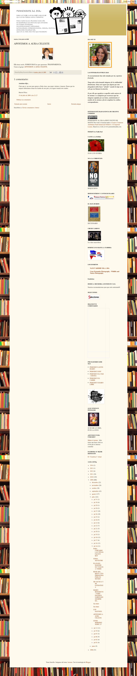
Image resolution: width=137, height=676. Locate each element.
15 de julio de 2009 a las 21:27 (28, 95)
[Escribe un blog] (56, 72)
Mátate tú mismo (93, 440)
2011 (92, 474)
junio (93, 646)
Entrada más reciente (20, 104)
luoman (70, 662)
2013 (92, 468)
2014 (92, 465)
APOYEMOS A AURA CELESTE (35, 67)
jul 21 (96, 529)
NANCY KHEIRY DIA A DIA (99, 268)
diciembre (95, 482)
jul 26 (96, 514)
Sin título (96, 604)
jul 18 (96, 537)
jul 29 (96, 505)
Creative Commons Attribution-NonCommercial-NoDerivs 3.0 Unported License (105, 124)
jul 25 (96, 517)
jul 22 (96, 526)
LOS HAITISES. (97, 610)
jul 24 (96, 520)
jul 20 (96, 531)
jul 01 (96, 642)
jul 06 (96, 637)
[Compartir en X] (58, 72)
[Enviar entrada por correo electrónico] (50, 72)
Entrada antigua (76, 104)
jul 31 (96, 499)
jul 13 (96, 628)
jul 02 (96, 640)
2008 (92, 650)
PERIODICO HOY (95, 371)
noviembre (95, 485)
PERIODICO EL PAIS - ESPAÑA (97, 375)
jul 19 (96, 534)
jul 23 (96, 523)
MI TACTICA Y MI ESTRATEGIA (98, 584)
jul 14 (96, 546)
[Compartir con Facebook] (60, 72)
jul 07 (96, 634)
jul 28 (96, 508)
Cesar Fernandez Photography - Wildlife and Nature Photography (104, 272)
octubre (94, 488)
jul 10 (96, 631)
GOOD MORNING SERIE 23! (97, 622)
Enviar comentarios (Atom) (30, 108)
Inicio (49, 104)
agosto (94, 494)
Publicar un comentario (24, 100)
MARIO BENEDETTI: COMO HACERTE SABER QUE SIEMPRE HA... (98, 595)
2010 (92, 477)
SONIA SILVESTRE (98, 559)
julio (93, 497)
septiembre (95, 491)
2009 (92, 480)
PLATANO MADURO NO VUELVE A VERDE (98, 566)
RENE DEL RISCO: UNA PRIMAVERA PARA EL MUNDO (98, 575)
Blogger (88, 662)
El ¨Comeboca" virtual (94, 457)
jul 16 (96, 543)
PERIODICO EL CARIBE (95, 379)
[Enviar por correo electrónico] (54, 72)
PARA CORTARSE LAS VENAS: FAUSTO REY (98, 552)
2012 (92, 471)
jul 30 (96, 502)
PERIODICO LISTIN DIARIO (96, 368)
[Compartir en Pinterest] (62, 72)
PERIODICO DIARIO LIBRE (96, 383)
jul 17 (96, 540)
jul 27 (96, 511)
